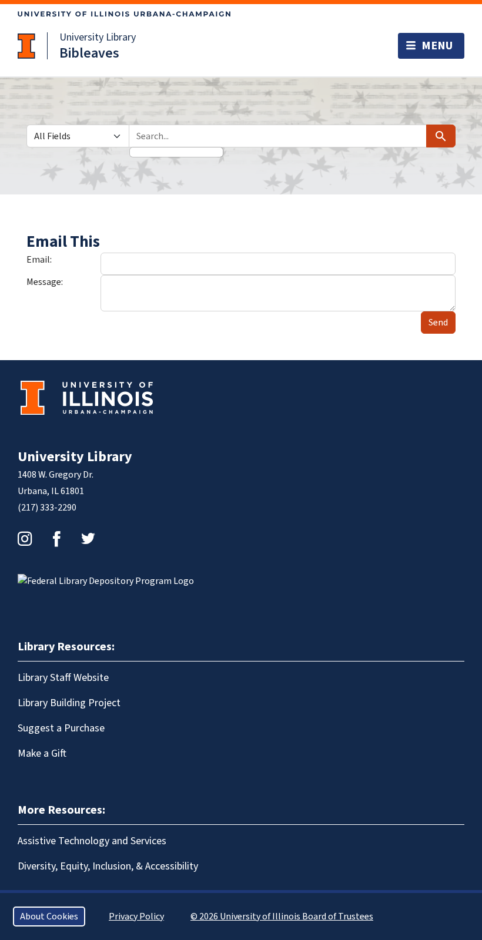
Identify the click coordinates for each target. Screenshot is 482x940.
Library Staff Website (63, 677)
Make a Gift (42, 753)
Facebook (56, 539)
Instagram (25, 539)
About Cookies (49, 916)
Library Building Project (69, 703)
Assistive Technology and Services (92, 841)
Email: (39, 259)
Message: (44, 282)
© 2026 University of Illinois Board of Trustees (281, 916)
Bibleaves (89, 53)
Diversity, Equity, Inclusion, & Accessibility (108, 866)
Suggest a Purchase (61, 728)
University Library (97, 37)
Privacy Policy (136, 916)
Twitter (88, 539)
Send (438, 322)
